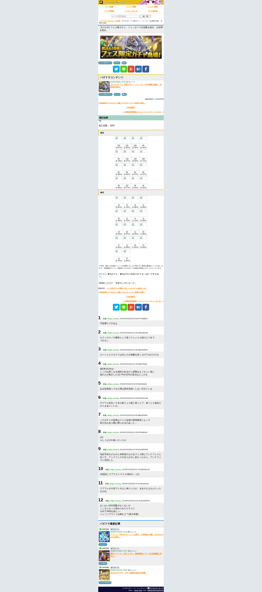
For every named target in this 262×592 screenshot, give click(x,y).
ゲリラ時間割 (109, 11)
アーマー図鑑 (131, 7)
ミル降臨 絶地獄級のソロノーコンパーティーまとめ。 (142, 112)
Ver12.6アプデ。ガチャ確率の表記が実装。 (129, 573)
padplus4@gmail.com (155, 590)
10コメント (132, 551)
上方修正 (102, 563)
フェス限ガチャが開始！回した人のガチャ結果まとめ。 (126, 288)
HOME (131, 107)
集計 (124, 63)
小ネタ (117, 63)
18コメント (132, 570)
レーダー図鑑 (153, 7)
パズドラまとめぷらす (114, 2)
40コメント (132, 532)
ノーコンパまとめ (131, 11)
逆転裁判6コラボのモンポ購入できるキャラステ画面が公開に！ (123, 103)
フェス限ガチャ (105, 63)
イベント (102, 544)
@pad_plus (138, 590)
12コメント (130, 82)
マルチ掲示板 (153, 11)
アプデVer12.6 (105, 582)
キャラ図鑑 (109, 7)
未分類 (118, 21)
